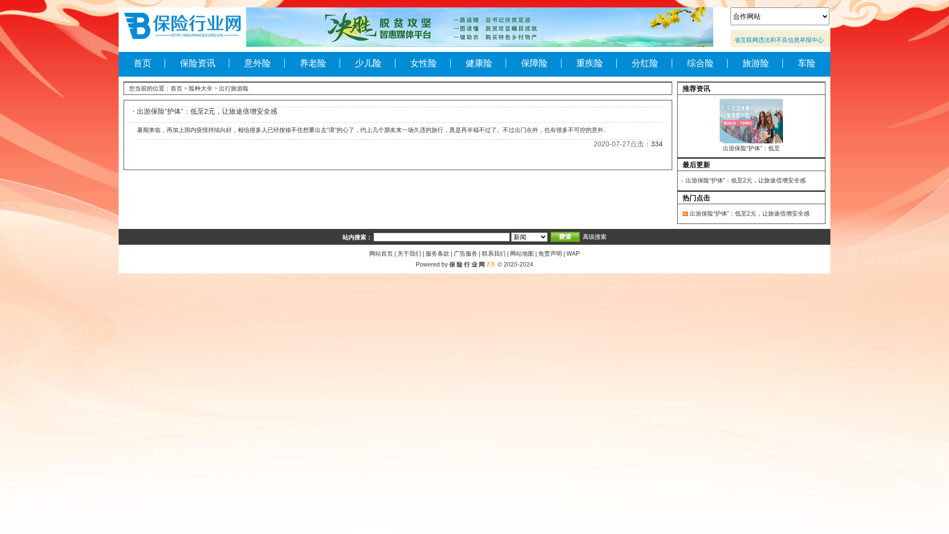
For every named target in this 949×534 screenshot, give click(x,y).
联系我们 (494, 253)
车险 (807, 63)
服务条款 (437, 253)
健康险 (479, 63)
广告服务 (465, 253)
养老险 (313, 63)
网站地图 (522, 253)
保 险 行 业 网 (467, 264)
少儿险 (368, 63)
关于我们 (409, 253)
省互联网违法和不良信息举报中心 (778, 40)
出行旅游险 (234, 88)
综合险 (700, 63)
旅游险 (755, 63)
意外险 (257, 63)
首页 (142, 63)
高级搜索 (594, 236)
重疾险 (589, 63)
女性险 (423, 63)
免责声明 (550, 253)
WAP (573, 253)
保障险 (534, 63)
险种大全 (201, 88)
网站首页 (381, 253)
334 (657, 144)
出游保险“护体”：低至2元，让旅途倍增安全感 (207, 111)
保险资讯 (198, 63)
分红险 (645, 63)
